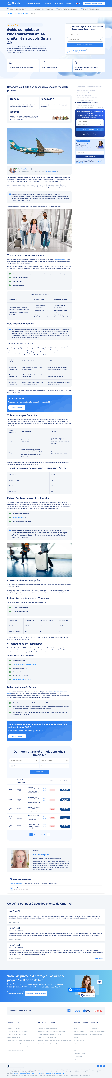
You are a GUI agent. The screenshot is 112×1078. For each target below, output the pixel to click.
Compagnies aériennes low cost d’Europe (49, 1034)
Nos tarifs (76, 1037)
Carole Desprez (25, 169)
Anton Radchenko (51, 171)
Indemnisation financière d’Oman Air (87, 102)
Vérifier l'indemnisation (85, 45)
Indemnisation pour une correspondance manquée (21, 1040)
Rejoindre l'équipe (79, 1040)
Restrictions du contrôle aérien (22, 679)
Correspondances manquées (85, 100)
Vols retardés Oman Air (83, 93)
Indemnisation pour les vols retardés (17, 1031)
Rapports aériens (42, 1047)
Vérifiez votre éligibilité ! (89, 129)
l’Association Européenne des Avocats (23, 1073)
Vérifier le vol (39, 771)
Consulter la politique (15, 993)
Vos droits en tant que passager (86, 90)
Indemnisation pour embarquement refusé (19, 1044)
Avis (75, 1044)
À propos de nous (79, 1031)
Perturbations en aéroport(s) (15, 1050)
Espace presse (78, 1056)
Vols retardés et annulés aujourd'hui (48, 1044)
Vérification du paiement (65, 790)
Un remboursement (19, 517)
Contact (76, 1059)
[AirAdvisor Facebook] (98, 1066)
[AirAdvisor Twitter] (101, 1066)
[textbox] (84, 34)
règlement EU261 (60, 259)
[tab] (16, 884)
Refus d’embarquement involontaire (87, 97)
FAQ (75, 1050)
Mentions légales (94, 1028)
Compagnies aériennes (21, 13)
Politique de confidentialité (97, 1031)
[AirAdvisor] (14, 3)
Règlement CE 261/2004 (14, 1028)
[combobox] (85, 34)
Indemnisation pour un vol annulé (16, 1034)
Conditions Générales (96, 1034)
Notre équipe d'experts (80, 1034)
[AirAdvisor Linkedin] (104, 1066)
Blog (75, 1047)
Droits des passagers (33, 3)
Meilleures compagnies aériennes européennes (51, 1031)
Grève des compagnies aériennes (47, 1028)
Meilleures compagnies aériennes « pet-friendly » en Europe (55, 1040)
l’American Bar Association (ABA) (54, 1073)
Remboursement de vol (13, 1037)
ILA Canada (39, 1073)
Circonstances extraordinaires (85, 105)
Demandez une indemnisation (36, 993)
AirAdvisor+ (59, 3)
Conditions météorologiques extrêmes (24, 664)
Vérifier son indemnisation (93, 3)
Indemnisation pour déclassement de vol (18, 1047)
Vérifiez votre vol (17, 736)
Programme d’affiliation (80, 1053)
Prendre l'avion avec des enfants (47, 1037)
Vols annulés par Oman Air (84, 95)
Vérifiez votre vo (17, 407)
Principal (10, 13)
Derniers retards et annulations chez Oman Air (90, 107)
